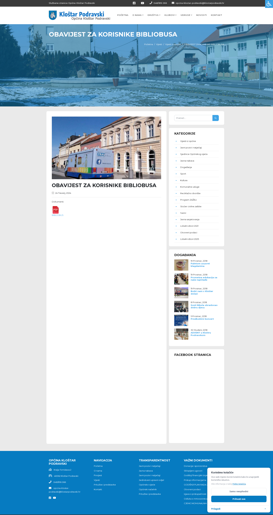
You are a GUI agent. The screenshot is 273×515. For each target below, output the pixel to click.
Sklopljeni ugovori (193, 470)
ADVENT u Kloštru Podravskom (201, 334)
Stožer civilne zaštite (190, 206)
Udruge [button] (186, 15)
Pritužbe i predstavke (105, 484)
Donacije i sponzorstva (195, 466)
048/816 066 (160, 3)
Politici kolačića (239, 484)
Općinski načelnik (148, 489)
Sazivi (183, 213)
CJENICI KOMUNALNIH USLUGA (200, 503)
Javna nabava (187, 160)
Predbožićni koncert (202, 319)
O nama (98, 470)
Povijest (98, 475)
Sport (183, 173)
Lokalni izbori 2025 (189, 239)
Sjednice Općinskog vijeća (193, 154)
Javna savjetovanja (189, 219)
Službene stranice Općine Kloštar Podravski (72, 3)
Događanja (186, 167)
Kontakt (216, 15)
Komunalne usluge (189, 187)
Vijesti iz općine (173, 44)
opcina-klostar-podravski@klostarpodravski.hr (199, 3)
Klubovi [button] (169, 15)
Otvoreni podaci (188, 232)
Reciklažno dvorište (190, 193)
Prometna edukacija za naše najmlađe (204, 278)
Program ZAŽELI (188, 200)
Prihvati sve (239, 498)
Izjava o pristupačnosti (195, 494)
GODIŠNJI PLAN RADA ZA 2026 (199, 484)
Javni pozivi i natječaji (191, 147)
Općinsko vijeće (147, 484)
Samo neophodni (239, 491)
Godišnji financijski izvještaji (197, 475)
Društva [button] (153, 15)
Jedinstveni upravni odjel (151, 480)
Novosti (201, 15)
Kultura (183, 180)
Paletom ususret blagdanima (200, 264)
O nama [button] (137, 15)
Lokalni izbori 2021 (189, 226)
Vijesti (159, 44)
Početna (122, 15)
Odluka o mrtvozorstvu (195, 498)
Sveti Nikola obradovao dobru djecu (204, 306)
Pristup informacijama (195, 480)
